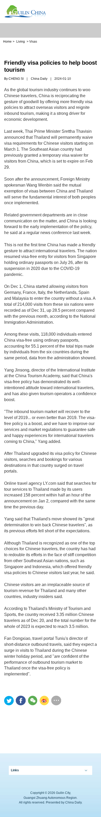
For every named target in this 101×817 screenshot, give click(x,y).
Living (20, 41)
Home (7, 41)
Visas (33, 41)
